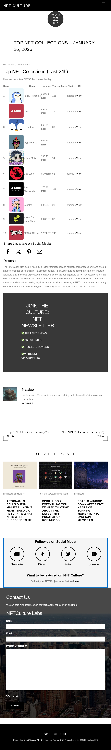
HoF (40, 494)
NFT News (24, 65)
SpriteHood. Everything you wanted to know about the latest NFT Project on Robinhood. (55, 511)
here (76, 581)
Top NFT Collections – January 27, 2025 (83, 434)
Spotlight (19, 494)
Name (9, 621)
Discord (42, 564)
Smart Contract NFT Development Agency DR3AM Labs (47, 740)
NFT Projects (61, 494)
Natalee (8, 65)
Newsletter (17, 564)
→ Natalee (27, 403)
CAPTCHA (12, 696)
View (79, 96)
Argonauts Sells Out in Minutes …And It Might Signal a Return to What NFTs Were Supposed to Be (19, 511)
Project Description (16, 646)
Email (9, 633)
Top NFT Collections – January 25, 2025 (28, 434)
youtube (94, 564)
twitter (68, 564)
